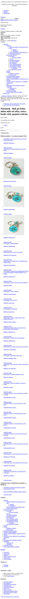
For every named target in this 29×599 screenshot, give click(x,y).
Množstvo (3, 130)
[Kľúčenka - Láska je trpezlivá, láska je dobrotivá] (16, 282)
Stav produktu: (4, 120)
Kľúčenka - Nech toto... (8, 387)
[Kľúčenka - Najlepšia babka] (11, 243)
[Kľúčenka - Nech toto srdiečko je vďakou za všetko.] (16, 384)
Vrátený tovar (7, 553)
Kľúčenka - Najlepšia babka (9, 246)
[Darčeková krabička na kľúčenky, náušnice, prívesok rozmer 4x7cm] (16, 489)
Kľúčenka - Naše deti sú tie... (9, 276)
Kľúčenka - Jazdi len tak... (9, 143)
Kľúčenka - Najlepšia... (8, 377)
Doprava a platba (8, 589)
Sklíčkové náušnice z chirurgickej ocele (19, 47)
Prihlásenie (6, 10)
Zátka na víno (13, 75)
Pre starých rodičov (14, 61)
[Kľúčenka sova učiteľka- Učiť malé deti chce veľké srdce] (16, 472)
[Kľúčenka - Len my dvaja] (10, 300)
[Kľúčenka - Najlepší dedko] (14, 206)
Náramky (14, 49)
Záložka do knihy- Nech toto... (10, 397)
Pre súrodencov (13, 63)
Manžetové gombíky (14, 73)
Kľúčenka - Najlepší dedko (9, 209)
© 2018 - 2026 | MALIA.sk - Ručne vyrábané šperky (10, 596)
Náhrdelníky (15, 51)
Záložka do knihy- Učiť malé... (10, 407)
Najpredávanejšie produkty (10, 584)
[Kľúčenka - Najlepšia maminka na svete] (14, 374)
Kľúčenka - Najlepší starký (9, 237)
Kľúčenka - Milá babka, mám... (10, 358)
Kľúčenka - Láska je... (8, 285)
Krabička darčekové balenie (13, 76)
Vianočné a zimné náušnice (13, 77)
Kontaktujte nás (7, 585)
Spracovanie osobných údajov (11, 591)
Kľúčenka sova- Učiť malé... (9, 456)
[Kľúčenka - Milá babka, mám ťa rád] (13, 355)
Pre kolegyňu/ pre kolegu (15, 69)
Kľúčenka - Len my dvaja (9, 303)
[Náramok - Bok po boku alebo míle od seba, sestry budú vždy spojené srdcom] (16, 105)
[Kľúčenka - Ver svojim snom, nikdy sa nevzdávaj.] (16, 346)
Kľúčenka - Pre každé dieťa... (10, 265)
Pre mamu (12, 56)
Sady (11, 48)
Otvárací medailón (16, 57)
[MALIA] (3, 17)
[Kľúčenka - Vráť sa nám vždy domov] (13, 252)
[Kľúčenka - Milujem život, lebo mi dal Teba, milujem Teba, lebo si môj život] (16, 329)
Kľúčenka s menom (11, 90)
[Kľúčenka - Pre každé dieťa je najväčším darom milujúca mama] (16, 262)
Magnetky (14, 68)
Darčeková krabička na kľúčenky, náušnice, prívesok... (15, 491)
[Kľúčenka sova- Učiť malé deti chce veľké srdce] (16, 454)
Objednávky (6, 552)
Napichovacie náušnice (15, 53)
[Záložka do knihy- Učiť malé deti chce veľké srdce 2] (16, 414)
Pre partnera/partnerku (15, 60)
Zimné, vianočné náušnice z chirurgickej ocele (17, 78)
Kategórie (6, 44)
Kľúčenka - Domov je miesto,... (10, 321)
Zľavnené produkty (8, 581)
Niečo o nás (6, 93)
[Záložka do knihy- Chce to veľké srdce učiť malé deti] (16, 445)
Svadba (8, 72)
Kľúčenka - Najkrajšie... (9, 153)
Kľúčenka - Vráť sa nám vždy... (10, 255)
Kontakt (5, 12)
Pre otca (11, 59)
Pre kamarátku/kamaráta (15, 65)
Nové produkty (7, 583)
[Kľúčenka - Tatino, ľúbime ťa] (11, 291)
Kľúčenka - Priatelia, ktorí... (9, 340)
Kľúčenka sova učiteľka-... (9, 475)
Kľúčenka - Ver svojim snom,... (10, 349)
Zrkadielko (9, 86)
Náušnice (9, 45)
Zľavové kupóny (8, 559)
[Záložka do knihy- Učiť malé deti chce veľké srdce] (16, 404)
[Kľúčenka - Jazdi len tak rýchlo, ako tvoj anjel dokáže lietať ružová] (16, 140)
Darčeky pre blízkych (12, 55)
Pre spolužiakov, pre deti (15, 67)
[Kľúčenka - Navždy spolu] (10, 309)
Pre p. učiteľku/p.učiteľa (15, 64)
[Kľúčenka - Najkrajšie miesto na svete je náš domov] (16, 150)
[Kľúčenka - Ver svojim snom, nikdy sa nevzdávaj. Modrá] (16, 365)
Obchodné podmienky (9, 587)
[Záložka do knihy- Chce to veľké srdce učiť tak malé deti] (16, 435)
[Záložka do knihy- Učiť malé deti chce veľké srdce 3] (16, 425)
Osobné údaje (7, 557)
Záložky (8, 71)
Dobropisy (6, 555)
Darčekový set (13, 88)
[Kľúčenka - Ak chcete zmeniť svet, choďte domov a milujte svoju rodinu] (14, 178)
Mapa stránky (7, 13)
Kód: (2, 117)
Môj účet (3, 549)
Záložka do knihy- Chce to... (9, 437)
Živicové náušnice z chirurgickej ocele (19, 52)
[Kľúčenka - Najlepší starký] (14, 234)
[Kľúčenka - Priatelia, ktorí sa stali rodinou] (14, 338)
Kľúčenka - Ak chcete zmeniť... (10, 181)
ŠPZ (8, 84)
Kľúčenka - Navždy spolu (9, 311)
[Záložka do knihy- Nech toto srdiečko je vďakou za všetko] (16, 394)
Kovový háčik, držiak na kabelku (14, 92)
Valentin (8, 80)
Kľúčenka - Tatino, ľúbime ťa (10, 294)
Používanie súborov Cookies (10, 592)
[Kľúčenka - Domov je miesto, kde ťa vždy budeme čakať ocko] (16, 319)
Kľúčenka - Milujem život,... (9, 332)
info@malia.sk (10, 576)
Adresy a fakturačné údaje (10, 556)
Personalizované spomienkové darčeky (16, 85)
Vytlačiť (5, 125)
